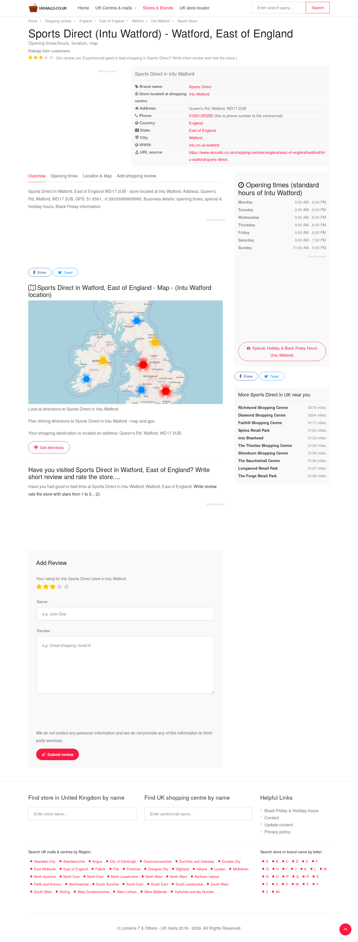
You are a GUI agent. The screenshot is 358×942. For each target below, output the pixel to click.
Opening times (64, 176)
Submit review (60, 754)
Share (41, 272)
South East (134, 884)
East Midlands (45, 868)
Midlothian (240, 868)
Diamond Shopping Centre (262, 415)
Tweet (68, 272)
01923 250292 (201, 115)
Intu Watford (199, 94)
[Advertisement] (72, 109)
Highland (182, 868)
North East (71, 876)
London (219, 868)
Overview (37, 176)
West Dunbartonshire (93, 891)
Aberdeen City (45, 861)
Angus (97, 861)
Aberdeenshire (74, 861)
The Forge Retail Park (257, 475)
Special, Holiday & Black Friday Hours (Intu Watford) (284, 351)
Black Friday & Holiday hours (291, 810)
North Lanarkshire (124, 876)
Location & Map (97, 176)
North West (153, 876)
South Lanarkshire (189, 884)
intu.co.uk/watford (204, 145)
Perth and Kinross (47, 884)
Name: (42, 601)
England (196, 123)
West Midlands (155, 891)
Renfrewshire (79, 884)
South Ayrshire (107, 884)
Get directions (51, 447)
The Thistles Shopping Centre (265, 445)
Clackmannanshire (158, 861)
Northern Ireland (207, 876)
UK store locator (194, 8)
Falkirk (100, 868)
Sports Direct (200, 86)
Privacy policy (277, 831)
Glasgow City (158, 868)
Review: (44, 630)
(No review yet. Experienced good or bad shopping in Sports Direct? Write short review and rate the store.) (146, 57)
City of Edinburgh (123, 861)
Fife (116, 868)
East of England (202, 130)
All (278, 891)
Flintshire (133, 868)
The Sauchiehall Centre (259, 460)
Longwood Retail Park (258, 468)
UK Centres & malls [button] (113, 8)
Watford (195, 137)
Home (83, 8)
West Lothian (127, 891)
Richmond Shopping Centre (263, 407)
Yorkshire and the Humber (194, 891)
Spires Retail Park (254, 430)
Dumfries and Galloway (196, 861)
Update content (278, 824)
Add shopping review (136, 176)
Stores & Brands (158, 8)
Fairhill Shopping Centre (260, 422)
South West (220, 884)
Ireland (202, 868)
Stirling (64, 891)
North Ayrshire (45, 876)
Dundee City (231, 861)
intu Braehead (250, 437)
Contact (271, 817)
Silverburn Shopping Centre (263, 453)
